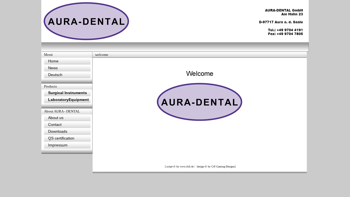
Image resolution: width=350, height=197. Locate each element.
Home (53, 61)
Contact (55, 124)
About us (55, 117)
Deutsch (55, 75)
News (53, 68)
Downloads (57, 131)
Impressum (58, 145)
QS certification (61, 138)
